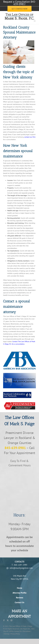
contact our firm (29, 137)
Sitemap (6, 634)
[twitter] (8, 620)
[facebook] (4, 620)
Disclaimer (26, 631)
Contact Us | (18, 631)
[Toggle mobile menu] (35, 21)
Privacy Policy (15, 634)
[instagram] (11, 620)
